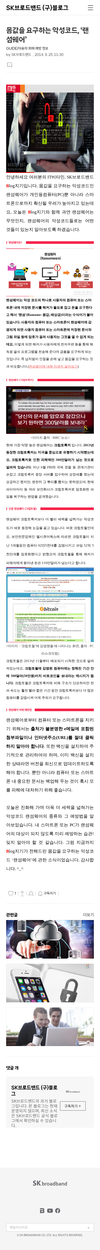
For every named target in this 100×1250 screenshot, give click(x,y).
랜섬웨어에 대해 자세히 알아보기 (53, 366)
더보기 (88, 915)
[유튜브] (50, 1211)
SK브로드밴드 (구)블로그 (37, 8)
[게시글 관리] (31, 893)
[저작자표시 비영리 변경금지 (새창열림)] (67, 893)
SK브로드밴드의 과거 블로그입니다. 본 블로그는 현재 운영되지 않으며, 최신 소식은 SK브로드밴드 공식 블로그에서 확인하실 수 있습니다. (34, 1113)
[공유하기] (22, 893)
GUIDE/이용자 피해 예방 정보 (27, 48)
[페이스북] (58, 1211)
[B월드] (42, 1211)
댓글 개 (12, 1068)
